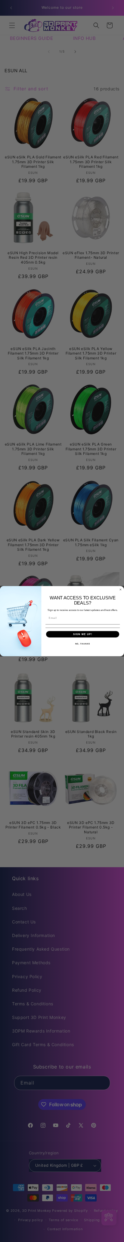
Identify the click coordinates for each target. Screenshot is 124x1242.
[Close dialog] (120, 590)
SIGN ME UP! (82, 634)
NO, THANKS (82, 644)
